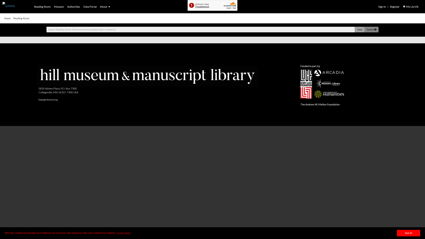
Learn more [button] (123, 233)
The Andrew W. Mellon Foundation (320, 104)
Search (370, 29)
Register (395, 6)
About (103, 6)
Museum (59, 6)
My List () (412, 6)
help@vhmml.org (48, 99)
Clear (359, 29)
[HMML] (147, 76)
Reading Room (42, 6)
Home (7, 18)
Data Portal (90, 6)
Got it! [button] (408, 233)
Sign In (382, 6)
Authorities (73, 6)
